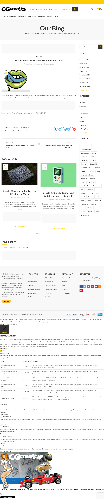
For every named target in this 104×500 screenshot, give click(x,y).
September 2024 (85, 86)
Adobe (95, 146)
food (89, 182)
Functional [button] (3, 404)
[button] (37, 233)
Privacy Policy (49, 278)
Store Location (32, 282)
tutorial (83, 211)
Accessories (83, 110)
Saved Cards (49, 297)
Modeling (90, 197)
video (97, 211)
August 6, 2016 (25, 198)
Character (84, 164)
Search (75, 9)
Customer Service (50, 285)
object (89, 200)
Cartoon (93, 160)
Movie (82, 200)
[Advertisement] (39, 49)
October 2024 (84, 82)
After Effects (84, 114)
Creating (91, 171)
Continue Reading (19, 226)
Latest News (32, 293)
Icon (82, 189)
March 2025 (83, 63)
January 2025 (84, 71)
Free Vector (6, 127)
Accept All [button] (14, 324)
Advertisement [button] (5, 434)
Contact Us (31, 285)
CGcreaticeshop (24, 314)
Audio (81, 117)
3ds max (87, 146)
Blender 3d (84, 160)
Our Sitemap (32, 297)
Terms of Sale (49, 282)
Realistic (93, 204)
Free (94, 182)
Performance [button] (4, 414)
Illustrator (44, 33)
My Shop (65, 282)
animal (94, 153)
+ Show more (84, 90)
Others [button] (2, 444)
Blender (82, 121)
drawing (92, 178)
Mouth (16, 127)
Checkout (65, 289)
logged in (13, 248)
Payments (48, 293)
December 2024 (85, 75)
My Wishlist (66, 293)
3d (81, 146)
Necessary (6, 351)
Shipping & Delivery (34, 289)
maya (97, 193)
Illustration (89, 189)
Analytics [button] (3, 424)
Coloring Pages (84, 129)
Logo (91, 193)
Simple (89, 208)
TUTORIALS (35, 33)
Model (83, 197)
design (99, 171)
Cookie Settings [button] (5, 324)
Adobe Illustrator (86, 149)
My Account (66, 278)
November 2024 (85, 79)
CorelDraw (96, 167)
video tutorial (21, 131)
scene (82, 208)
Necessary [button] (3, 348)
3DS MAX (83, 102)
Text (96, 208)
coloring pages (85, 167)
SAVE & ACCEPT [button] (5, 451)
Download (84, 178)
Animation (84, 157)
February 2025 (84, 67)
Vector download (8, 131)
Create (83, 171)
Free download (85, 186)
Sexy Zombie (25, 127)
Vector (90, 211)
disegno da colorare (87, 175)
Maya (19, 188)
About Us (83, 106)
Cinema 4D (58, 190)
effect (83, 182)
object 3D (97, 200)
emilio (30, 64)
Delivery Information (51, 289)
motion (98, 197)
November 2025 (85, 60)
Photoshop (84, 204)
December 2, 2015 (64, 199)
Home (27, 33)
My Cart (64, 285)
